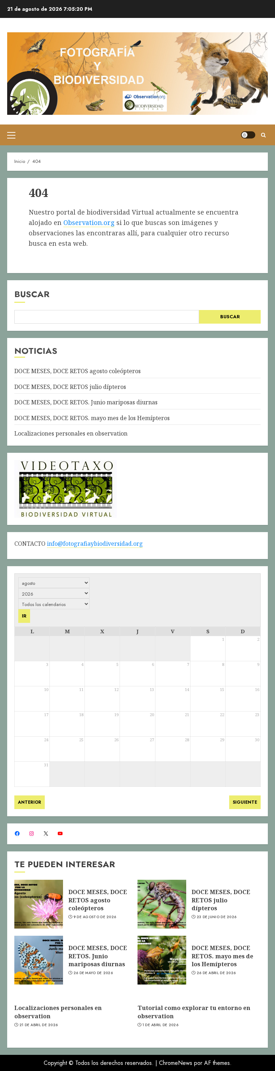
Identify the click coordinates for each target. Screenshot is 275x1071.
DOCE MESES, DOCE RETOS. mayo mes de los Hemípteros (92, 418)
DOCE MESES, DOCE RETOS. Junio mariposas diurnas (86, 402)
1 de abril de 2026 (160, 1025)
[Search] (263, 135)
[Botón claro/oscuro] (248, 134)
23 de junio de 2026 (217, 917)
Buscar (31, 294)
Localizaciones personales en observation (70, 433)
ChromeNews (175, 1063)
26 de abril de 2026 (216, 973)
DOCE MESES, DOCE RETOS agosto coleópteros (77, 371)
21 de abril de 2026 (38, 1025)
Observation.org (89, 222)
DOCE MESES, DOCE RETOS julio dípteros (70, 387)
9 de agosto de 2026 (94, 917)
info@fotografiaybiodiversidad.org (95, 544)
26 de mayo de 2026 (93, 973)
